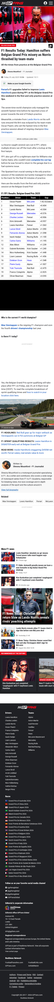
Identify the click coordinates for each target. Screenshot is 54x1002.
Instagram (38, 978)
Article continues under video (27, 139)
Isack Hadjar (10, 737)
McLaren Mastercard (36, 737)
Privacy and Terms (24, 975)
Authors (12, 975)
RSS (34, 975)
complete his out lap (41, 160)
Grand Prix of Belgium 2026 (19, 834)
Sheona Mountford (14, 72)
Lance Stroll (15, 229)
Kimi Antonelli (10, 753)
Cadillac (31, 727)
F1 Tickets (13, 987)
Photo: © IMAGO (7, 41)
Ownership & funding (33, 984)
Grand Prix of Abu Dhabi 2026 (20, 876)
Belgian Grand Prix (8, 45)
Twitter (29, 978)
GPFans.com (10, 966)
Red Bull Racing (34, 747)
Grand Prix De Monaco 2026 (19, 820)
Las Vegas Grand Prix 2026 (19, 870)
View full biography (9, 490)
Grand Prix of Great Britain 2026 (21, 830)
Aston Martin (33, 721)
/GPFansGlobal (13, 897)
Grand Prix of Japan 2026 (19, 807)
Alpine (30, 717)
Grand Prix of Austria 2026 (19, 827)
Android (12, 981)
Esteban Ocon (16, 260)
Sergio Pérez (10, 789)
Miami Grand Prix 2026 (17, 814)
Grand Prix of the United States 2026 (23, 860)
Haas (29, 260)
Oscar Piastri (10, 727)
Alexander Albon (11, 747)
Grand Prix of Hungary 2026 (19, 837)
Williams (31, 241)
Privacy (21, 987)
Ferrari (4, 89)
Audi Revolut (33, 724)
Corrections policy (16, 984)
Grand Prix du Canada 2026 (19, 817)
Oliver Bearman (11, 760)
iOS (18, 981)
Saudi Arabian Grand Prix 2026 (21, 811)
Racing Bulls (33, 743)
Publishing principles (29, 981)
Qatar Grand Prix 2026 (17, 873)
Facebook (22, 978)
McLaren (31, 201)
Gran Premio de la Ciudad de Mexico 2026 (25, 863)
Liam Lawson (10, 740)
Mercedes (31, 213)
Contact (40, 975)
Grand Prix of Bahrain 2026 (19, 853)
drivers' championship (22, 328)
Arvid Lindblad (10, 773)
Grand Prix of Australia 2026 (20, 801)
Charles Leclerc (16, 217)
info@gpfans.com (12, 931)
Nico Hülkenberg (11, 783)
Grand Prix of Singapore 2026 (20, 857)
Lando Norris (33, 119)
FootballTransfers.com (14, 963)
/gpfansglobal (12, 888)
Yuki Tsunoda (16, 268)
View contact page (11, 951)
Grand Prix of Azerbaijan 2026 (20, 850)
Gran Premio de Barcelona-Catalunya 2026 (25, 824)
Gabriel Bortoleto (11, 780)
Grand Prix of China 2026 (18, 804)
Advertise (13, 978)
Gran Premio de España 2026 (20, 847)
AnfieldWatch (33, 966)
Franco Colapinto (12, 730)
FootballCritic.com (35, 963)
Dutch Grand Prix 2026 (17, 840)
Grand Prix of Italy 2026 (18, 843)
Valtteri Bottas (11, 786)
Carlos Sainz (15, 241)
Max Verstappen (9, 325)
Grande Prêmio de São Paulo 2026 (22, 866)
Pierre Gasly (15, 264)
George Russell (16, 213)
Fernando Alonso (17, 233)
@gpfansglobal (13, 891)
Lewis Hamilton (26, 501)
